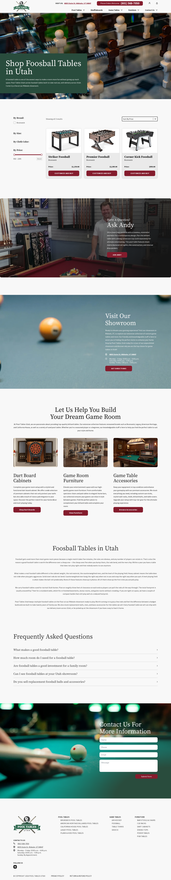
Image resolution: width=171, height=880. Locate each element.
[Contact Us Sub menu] (157, 10)
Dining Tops (142, 830)
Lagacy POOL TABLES (69, 830)
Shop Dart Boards (27, 510)
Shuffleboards (97, 10)
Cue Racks (141, 823)
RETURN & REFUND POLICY (81, 876)
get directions (118, 368)
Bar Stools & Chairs (146, 820)
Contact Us (150, 10)
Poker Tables (143, 833)
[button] (19, 122)
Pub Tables (142, 836)
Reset (39, 159)
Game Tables (114, 10)
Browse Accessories (128, 510)
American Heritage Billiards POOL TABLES (79, 823)
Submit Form (146, 776)
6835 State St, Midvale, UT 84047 (77, 3)
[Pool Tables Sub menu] (84, 10)
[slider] (14, 155)
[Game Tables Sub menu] (122, 10)
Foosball (116, 823)
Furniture (132, 10)
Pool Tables (77, 10)
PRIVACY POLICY (57, 876)
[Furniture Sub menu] (138, 10)
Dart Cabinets (143, 827)
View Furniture (75, 513)
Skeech (115, 830)
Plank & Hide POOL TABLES (72, 833)
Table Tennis (118, 827)
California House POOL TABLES (74, 827)
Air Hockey (117, 820)
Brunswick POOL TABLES (71, 820)
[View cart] (157, 3)
